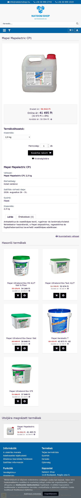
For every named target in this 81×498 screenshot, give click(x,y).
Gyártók (45, 455)
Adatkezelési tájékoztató (14, 455)
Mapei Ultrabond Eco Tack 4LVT (60, 283)
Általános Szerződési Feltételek (18, 459)
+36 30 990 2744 (43, 2)
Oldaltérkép (8, 476)
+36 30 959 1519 (65, 2)
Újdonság (46, 462)
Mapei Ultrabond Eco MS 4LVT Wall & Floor (21, 284)
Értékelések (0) (26, 217)
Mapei (6, 200)
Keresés (45, 459)
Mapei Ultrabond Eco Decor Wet (21, 338)
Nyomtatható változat (68, 236)
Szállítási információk (13, 462)
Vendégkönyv (9, 472)
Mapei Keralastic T (59, 338)
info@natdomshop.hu (20, 2)
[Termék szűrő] (9, 30)
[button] (40, 152)
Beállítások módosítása (32, 494)
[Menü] (4, 30)
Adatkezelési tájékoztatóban (28, 485)
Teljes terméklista (50, 452)
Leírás (10, 217)
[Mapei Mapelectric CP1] (40, 99)
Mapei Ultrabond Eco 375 (21, 391)
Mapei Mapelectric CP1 (25, 427)
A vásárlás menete (12, 452)
